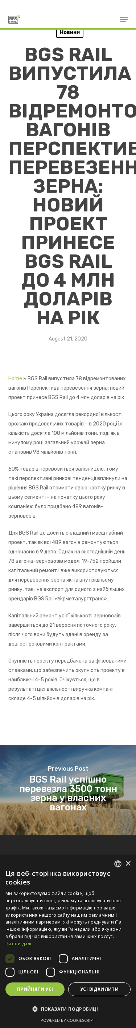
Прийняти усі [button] (35, 989)
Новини (70, 32)
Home (15, 379)
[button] (68, 1009)
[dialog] (68, 941)
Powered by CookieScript (68, 1020)
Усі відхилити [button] (99, 989)
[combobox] (117, 864)
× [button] (128, 863)
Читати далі (18, 944)
